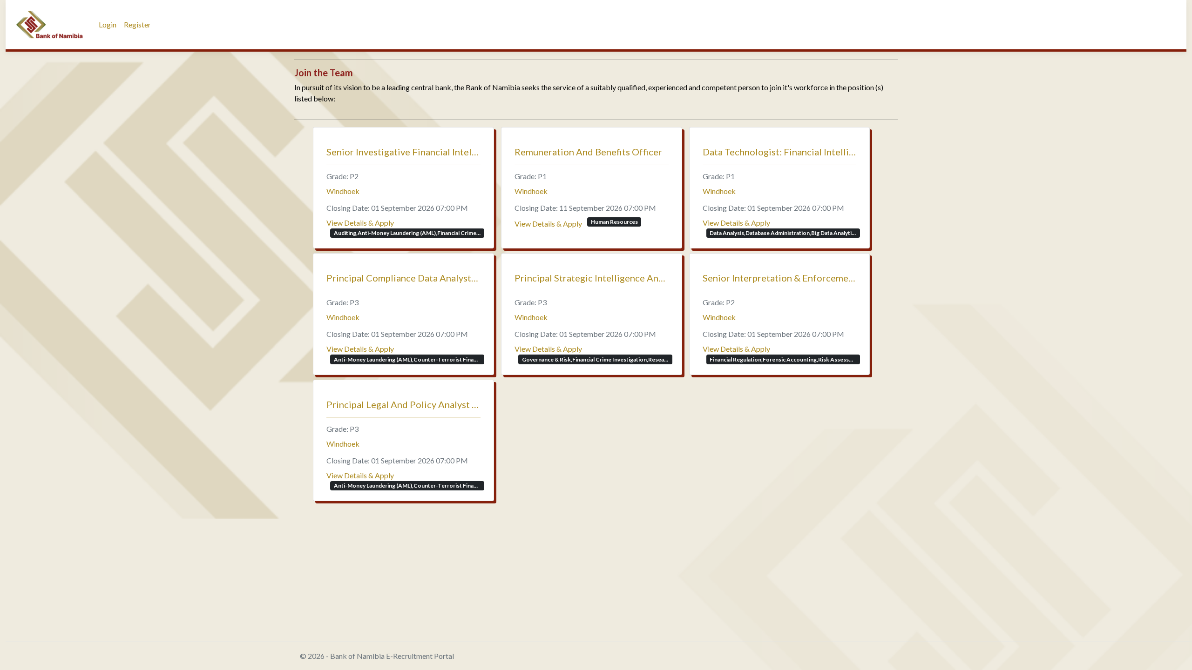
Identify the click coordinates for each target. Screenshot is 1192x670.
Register (137, 24)
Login (107, 24)
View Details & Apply (360, 222)
